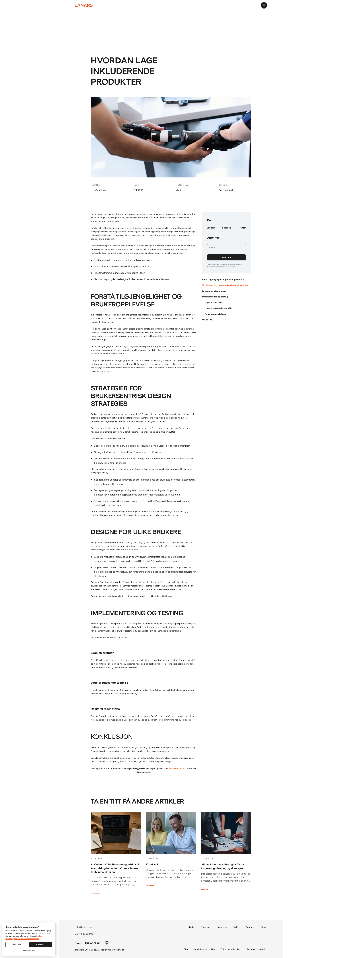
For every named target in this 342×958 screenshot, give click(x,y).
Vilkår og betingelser (231, 949)
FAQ (186, 949)
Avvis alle (17, 945)
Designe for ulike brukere (214, 291)
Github (264, 927)
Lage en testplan (213, 302)
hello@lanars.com (83, 927)
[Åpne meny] (264, 5)
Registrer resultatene (215, 314)
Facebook (227, 228)
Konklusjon (207, 319)
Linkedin (211, 228)
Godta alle (41, 945)
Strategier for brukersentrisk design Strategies (225, 285)
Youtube (250, 927)
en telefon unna (176, 768)
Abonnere (226, 257)
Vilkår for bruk (226, 266)
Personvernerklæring (213, 266)
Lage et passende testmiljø (219, 308)
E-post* (212, 243)
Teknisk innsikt (226, 190)
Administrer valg (29, 950)
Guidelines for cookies (204, 949)
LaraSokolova (98, 190)
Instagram (222, 927)
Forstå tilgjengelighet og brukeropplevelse (223, 279)
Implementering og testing (215, 296)
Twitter (242, 228)
